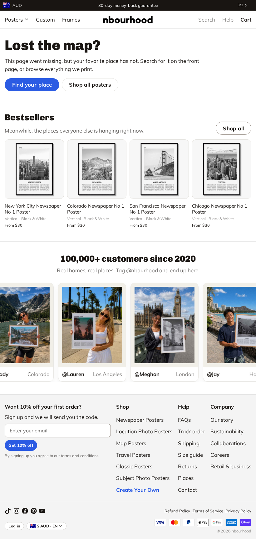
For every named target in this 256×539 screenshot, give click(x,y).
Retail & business (230, 466)
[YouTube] (42, 511)
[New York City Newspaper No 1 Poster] (34, 169)
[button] (34, 190)
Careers (219, 454)
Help (228, 19)
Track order (191, 431)
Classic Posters (134, 466)
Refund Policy (177, 510)
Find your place (32, 84)
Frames (71, 19)
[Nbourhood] (128, 19)
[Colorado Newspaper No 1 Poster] (96, 169)
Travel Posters (133, 454)
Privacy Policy (238, 510)
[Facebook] (25, 511)
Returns (187, 466)
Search (206, 19)
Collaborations (228, 443)
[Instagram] (16, 511)
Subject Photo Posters (143, 478)
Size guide (190, 454)
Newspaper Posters (140, 419)
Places (186, 478)
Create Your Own (137, 489)
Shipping (188, 443)
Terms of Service (208, 510)
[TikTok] (8, 511)
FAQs (184, 419)
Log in (14, 525)
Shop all (233, 128)
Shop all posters (90, 84)
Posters (14, 19)
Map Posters (131, 443)
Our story (221, 419)
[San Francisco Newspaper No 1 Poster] (159, 169)
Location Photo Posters (144, 431)
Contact (187, 489)
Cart (245, 19)
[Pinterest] (34, 511)
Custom (45, 19)
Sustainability (227, 431)
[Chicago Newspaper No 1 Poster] (221, 169)
